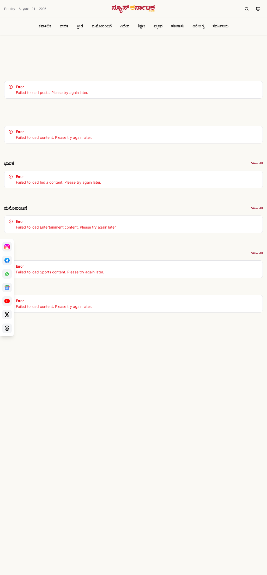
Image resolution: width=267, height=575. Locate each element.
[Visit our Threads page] (7, 328)
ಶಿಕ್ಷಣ (141, 26)
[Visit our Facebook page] (7, 260)
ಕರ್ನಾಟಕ (45, 26)
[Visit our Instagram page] (7, 246)
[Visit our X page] (7, 314)
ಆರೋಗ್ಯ (198, 26)
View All (257, 163)
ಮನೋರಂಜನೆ (102, 26)
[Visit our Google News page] (7, 287)
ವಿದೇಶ (124, 26)
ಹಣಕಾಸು (177, 26)
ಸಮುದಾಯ (221, 26)
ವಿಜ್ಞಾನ (158, 26)
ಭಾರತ (64, 26)
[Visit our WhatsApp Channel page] (7, 274)
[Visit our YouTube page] (7, 301)
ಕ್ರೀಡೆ (80, 26)
